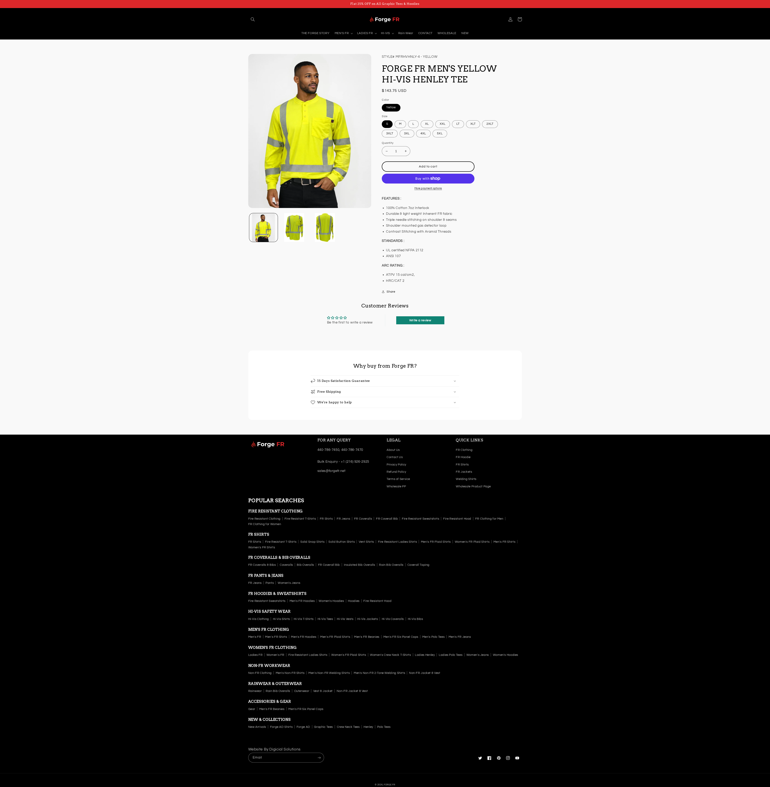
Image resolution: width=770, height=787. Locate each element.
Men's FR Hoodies (302, 600)
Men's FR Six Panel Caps (400, 636)
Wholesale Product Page (473, 486)
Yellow (391, 107)
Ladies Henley (425, 654)
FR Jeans (343, 518)
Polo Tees (384, 726)
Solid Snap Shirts (312, 541)
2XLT (489, 123)
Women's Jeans (289, 582)
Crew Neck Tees (348, 726)
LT (458, 123)
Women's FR (275, 654)
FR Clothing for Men (489, 518)
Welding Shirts (466, 479)
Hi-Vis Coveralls (393, 619)
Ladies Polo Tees (450, 654)
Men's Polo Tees (433, 636)
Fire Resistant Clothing (264, 518)
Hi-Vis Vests (345, 619)
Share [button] (391, 291)
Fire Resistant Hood (457, 518)
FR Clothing (464, 449)
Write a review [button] (420, 320)
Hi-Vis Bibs (415, 619)
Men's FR (254, 636)
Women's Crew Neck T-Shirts (390, 654)
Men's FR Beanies (366, 636)
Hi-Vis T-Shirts (303, 619)
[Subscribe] (319, 758)
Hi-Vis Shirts (281, 619)
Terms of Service (398, 479)
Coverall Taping (418, 564)
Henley (368, 726)
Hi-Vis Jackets (367, 619)
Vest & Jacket (323, 691)
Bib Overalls (305, 564)
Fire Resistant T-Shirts (300, 518)
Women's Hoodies (331, 600)
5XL (440, 133)
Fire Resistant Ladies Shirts (397, 541)
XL (427, 123)
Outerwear (301, 691)
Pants (269, 582)
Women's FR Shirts (261, 547)
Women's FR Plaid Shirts (472, 541)
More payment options (428, 188)
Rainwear (255, 691)
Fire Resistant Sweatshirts (420, 518)
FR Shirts (462, 464)
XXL (443, 123)
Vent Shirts (366, 541)
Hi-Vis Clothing (258, 619)
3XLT (389, 133)
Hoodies (353, 600)
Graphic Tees (323, 726)
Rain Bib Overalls (391, 564)
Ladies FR (255, 654)
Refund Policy (396, 471)
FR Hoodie (463, 457)
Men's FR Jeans (460, 636)
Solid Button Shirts (341, 541)
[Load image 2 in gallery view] (294, 227)
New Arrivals (257, 726)
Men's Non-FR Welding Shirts (329, 672)
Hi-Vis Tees (325, 619)
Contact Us (395, 457)
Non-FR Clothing (260, 672)
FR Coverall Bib (387, 518)
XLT (473, 123)
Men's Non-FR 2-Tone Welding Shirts (379, 672)
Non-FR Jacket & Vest (424, 672)
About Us (393, 449)
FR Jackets (464, 471)
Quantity (387, 143)
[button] (252, 19)
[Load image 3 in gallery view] (325, 227)
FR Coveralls (363, 518)
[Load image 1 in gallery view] (263, 227)
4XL (423, 133)
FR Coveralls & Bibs (262, 564)
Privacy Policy (396, 464)
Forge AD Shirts (281, 726)
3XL (407, 133)
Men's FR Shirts (504, 541)
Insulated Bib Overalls (359, 564)
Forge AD (303, 726)
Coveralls (286, 564)
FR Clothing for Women (264, 524)
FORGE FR (389, 785)
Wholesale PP (396, 486)
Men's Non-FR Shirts (290, 672)
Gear (251, 709)
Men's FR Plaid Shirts (436, 541)
